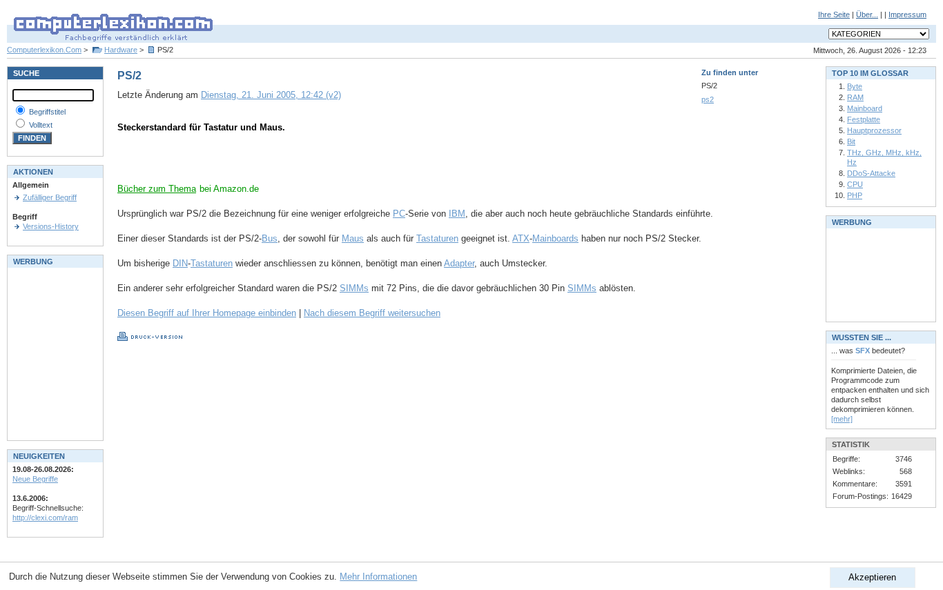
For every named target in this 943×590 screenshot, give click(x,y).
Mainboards (555, 238)
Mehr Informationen (378, 576)
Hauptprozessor (874, 130)
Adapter (459, 263)
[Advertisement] (278, 162)
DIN (180, 263)
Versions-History (51, 226)
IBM (457, 213)
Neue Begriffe (35, 479)
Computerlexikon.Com (44, 50)
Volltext (40, 125)
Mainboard (864, 108)
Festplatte (863, 119)
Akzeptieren (872, 577)
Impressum (907, 14)
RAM (855, 97)
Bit (851, 141)
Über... (867, 14)
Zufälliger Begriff (50, 197)
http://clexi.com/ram (45, 517)
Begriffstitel (47, 112)
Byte (854, 86)
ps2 (707, 99)
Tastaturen (437, 238)
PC (399, 213)
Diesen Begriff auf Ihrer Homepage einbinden (206, 313)
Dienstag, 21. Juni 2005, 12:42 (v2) (271, 95)
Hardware (120, 50)
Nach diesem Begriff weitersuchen (372, 313)
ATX (520, 238)
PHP (854, 195)
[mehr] (842, 419)
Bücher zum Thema (156, 189)
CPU (855, 184)
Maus (353, 238)
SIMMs (354, 288)
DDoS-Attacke (871, 173)
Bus (270, 238)
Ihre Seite (834, 14)
